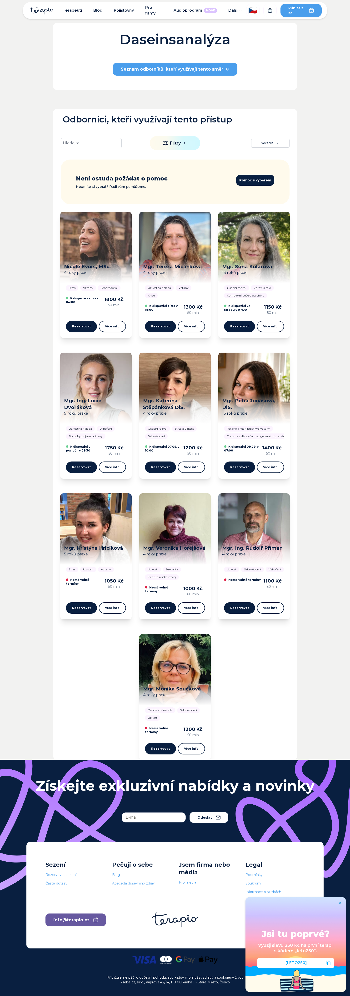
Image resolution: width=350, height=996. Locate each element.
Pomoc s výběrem (255, 180)
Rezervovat (81, 326)
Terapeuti (72, 10)
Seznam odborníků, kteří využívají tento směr (172, 69)
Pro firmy (150, 10)
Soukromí (253, 883)
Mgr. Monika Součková (172, 689)
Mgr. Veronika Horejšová (174, 548)
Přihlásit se (295, 10)
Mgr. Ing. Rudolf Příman (252, 548)
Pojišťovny (124, 10)
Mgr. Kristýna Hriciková (93, 548)
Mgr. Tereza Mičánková (172, 266)
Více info (112, 326)
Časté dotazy (56, 883)
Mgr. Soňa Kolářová (247, 266)
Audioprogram (194, 10)
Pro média (187, 882)
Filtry (177, 143)
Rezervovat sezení (60, 875)
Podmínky (254, 875)
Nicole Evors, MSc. (87, 266)
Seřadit (267, 143)
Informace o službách (263, 892)
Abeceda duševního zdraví (133, 883)
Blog (97, 10)
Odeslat (204, 817)
